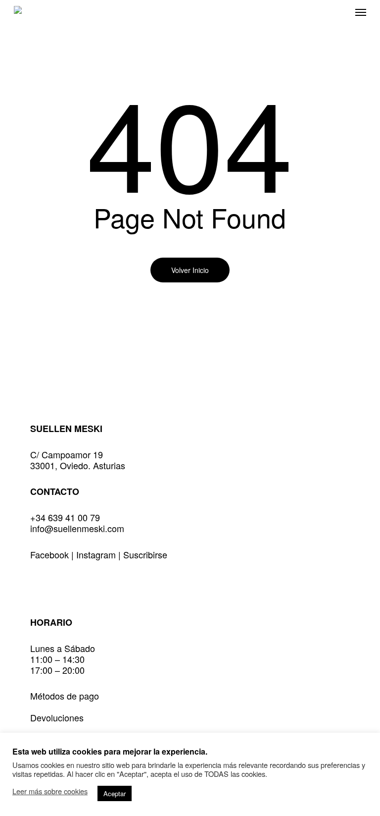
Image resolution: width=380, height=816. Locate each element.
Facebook (50, 554)
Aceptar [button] (114, 793)
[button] (360, 12)
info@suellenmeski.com (77, 528)
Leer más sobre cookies (50, 791)
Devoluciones (57, 717)
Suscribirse (145, 554)
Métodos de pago (64, 695)
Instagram (97, 554)
